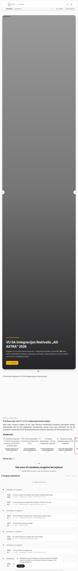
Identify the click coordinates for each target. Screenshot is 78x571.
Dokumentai (17, 9)
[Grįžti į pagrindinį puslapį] (11, 4)
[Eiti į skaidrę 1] (38, 371)
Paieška (60, 9)
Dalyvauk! (14, 363)
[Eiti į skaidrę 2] (39, 371)
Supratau (21, 566)
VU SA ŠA (9, 9)
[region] (39, 193)
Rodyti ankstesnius (40, 482)
